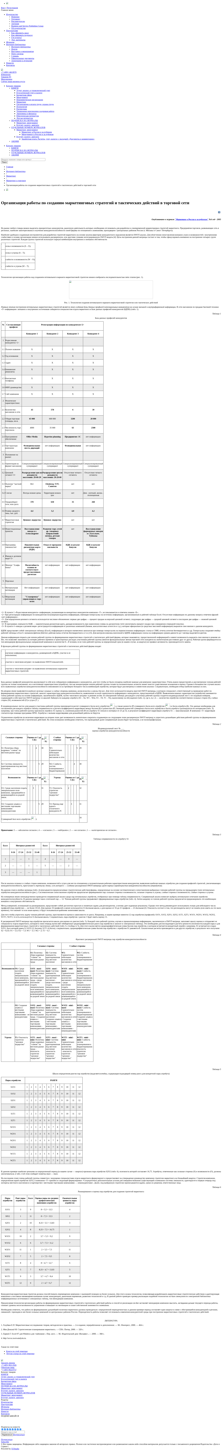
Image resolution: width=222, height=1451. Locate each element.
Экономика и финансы (26, 113)
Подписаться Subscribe (6, 1440)
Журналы (10, 42)
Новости (10, 63)
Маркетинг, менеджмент (27, 123)
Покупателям (12, 31)
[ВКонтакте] (219, 212)
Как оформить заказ (20, 33)
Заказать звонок (8, 1363)
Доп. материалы (18, 40)
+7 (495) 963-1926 (8, 1365)
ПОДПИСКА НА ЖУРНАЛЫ (24, 120)
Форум (14, 49)
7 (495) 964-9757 (9, 1370)
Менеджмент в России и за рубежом (37, 134)
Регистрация (12, 8)
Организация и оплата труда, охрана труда (35, 104)
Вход (3, 8)
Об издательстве (18, 28)
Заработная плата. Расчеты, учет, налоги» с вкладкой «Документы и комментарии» (58, 139)
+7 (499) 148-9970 (8, 72)
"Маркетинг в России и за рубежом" (191, 219)
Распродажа (21, 109)
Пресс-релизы (17, 54)
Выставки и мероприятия (22, 51)
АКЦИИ (15, 141)
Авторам (15, 24)
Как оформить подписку (22, 35)
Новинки (15, 17)
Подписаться (19, 1435)
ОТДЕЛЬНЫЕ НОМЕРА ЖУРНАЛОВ (28, 127)
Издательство (12, 14)
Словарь (15, 56)
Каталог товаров (13, 86)
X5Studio (15, 1449)
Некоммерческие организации (29, 100)
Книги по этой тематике (17, 1351)
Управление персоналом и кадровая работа (35, 111)
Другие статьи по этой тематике (20, 1354)
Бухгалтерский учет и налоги (29, 93)
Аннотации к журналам (21, 61)
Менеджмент (22, 97)
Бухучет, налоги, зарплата (27, 125)
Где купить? (16, 37)
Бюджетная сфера (24, 95)
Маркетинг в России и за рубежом (37, 132)
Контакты (10, 65)
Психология (21, 107)
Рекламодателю (18, 21)
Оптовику (15, 19)
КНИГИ (14, 88)
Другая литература (24, 118)
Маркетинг (21, 102)
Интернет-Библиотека (16, 44)
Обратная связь (7, 1367)
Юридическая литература (27, 116)
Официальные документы (22, 58)
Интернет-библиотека (21, 47)
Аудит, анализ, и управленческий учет (33, 90)
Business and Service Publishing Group (27, 26)
